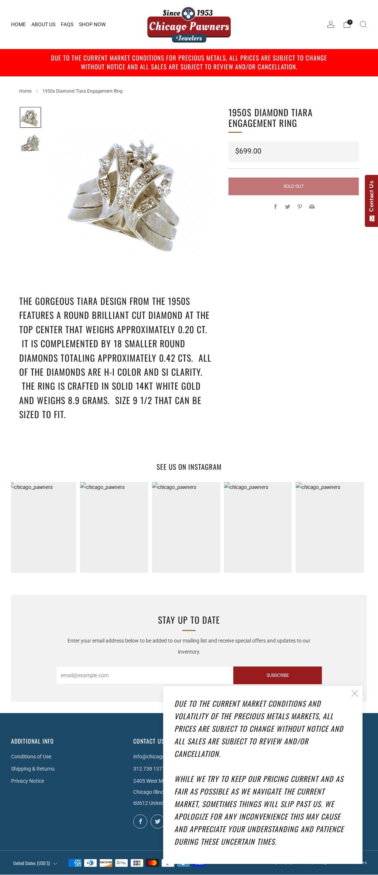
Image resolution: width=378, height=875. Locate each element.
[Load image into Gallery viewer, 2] (30, 143)
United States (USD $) (31, 863)
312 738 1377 (149, 769)
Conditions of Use (31, 756)
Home (25, 91)
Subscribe (278, 675)
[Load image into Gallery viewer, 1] (30, 117)
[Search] (363, 24)
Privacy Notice (27, 781)
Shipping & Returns (33, 769)
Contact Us (371, 197)
